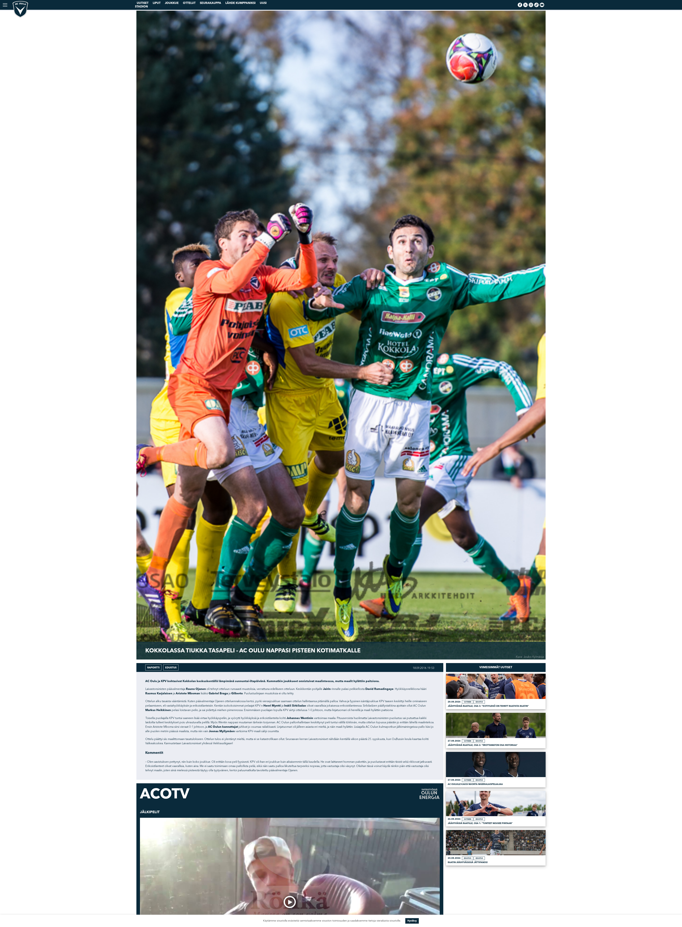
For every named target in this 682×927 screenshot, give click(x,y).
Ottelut (189, 3)
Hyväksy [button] (412, 920)
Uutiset (142, 3)
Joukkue (172, 3)
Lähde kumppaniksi (240, 3)
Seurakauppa (210, 3)
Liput (157, 3)
